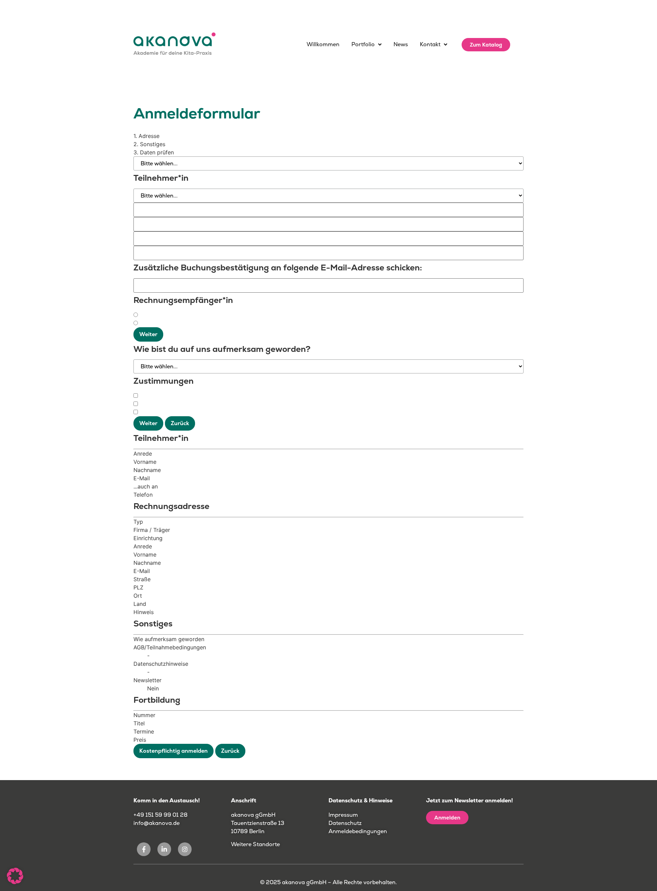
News (401, 44)
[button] (15, 876)
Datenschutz (345, 823)
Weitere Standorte (255, 844)
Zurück (180, 423)
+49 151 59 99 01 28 (161, 814)
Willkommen (323, 44)
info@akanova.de (156, 823)
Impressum (343, 814)
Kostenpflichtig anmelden (173, 750)
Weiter (148, 334)
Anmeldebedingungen (357, 831)
